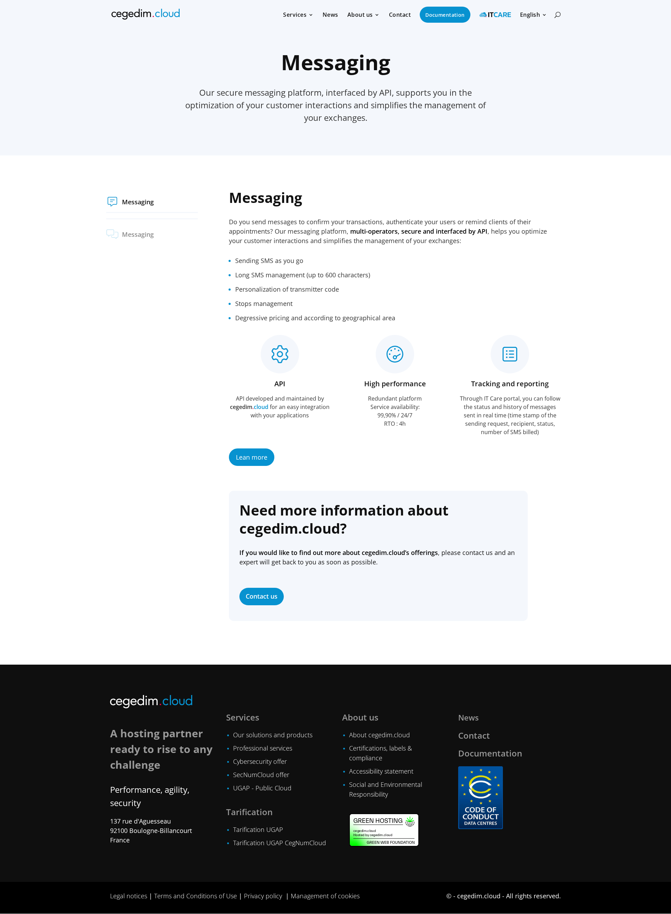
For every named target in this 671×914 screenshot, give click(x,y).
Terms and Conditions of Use (195, 896)
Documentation (444, 15)
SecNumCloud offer (261, 774)
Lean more (251, 457)
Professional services (262, 748)
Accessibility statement (381, 771)
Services (294, 15)
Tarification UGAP (258, 829)
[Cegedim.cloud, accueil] (145, 13)
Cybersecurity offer (260, 761)
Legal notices (128, 896)
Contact (400, 15)
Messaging (138, 202)
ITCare (495, 14)
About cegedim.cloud (379, 735)
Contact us (261, 596)
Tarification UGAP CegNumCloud (279, 843)
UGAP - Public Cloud (262, 788)
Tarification (249, 812)
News (330, 15)
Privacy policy (263, 896)
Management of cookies (325, 896)
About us (360, 15)
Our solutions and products (272, 735)
